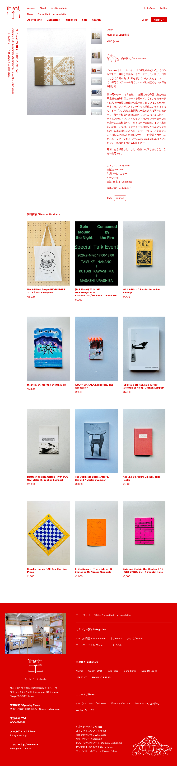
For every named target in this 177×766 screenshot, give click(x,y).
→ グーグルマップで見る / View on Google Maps (9, 52)
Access (30, 8)
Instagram (149, 8)
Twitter (163, 8)
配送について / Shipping (89, 738)
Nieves (79, 670)
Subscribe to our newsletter (52, 14)
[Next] (71, 71)
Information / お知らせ (147, 703)
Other (110, 29)
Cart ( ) (159, 19)
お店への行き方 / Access (89, 726)
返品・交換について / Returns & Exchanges (99, 742)
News (30, 14)
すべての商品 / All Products (90, 638)
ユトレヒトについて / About (91, 730)
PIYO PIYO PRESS (101, 677)
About (43, 8)
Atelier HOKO (95, 670)
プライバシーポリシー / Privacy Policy (96, 751)
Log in (145, 19)
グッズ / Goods (135, 638)
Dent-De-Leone (149, 670)
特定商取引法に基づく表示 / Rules (94, 747)
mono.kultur (129, 670)
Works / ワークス (85, 710)
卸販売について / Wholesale (91, 734)
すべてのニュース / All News (91, 703)
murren (120, 197)
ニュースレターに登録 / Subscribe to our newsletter (103, 615)
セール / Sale (115, 645)
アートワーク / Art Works (89, 645)
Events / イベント (120, 703)
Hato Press (112, 670)
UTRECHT (81, 677)
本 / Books (116, 638)
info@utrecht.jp (59, 8)
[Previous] (41, 71)
